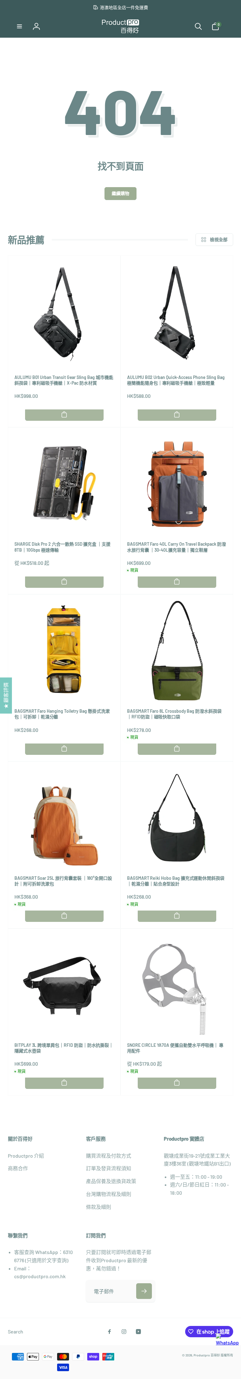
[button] (19, 26)
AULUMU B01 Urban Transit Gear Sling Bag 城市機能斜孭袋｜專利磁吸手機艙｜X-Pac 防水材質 (63, 380)
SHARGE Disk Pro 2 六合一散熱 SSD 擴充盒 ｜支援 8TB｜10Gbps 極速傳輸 (62, 546)
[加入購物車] (64, 414)
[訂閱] (144, 1291)
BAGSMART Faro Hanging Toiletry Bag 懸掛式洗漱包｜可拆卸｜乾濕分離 (62, 713)
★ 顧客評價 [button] (6, 696)
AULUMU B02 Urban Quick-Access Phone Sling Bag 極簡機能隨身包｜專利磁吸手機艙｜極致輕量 (175, 380)
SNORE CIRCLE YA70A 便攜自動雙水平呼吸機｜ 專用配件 (175, 1047)
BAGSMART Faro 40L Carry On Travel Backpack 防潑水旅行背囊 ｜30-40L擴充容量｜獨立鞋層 (176, 546)
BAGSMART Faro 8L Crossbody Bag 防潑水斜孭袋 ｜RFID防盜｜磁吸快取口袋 (174, 713)
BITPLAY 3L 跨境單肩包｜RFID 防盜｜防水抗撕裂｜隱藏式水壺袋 (63, 1047)
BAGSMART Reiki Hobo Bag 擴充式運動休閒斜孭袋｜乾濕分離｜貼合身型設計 (175, 880)
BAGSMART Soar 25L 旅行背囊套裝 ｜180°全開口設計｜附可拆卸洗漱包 (63, 880)
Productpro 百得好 (207, 1355)
